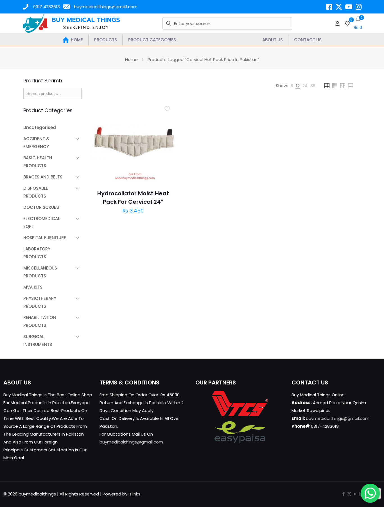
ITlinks (134, 494)
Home (131, 59)
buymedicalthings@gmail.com (105, 7)
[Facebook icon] (343, 494)
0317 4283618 (46, 7)
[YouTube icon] (355, 494)
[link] (292, 86)
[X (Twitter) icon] (349, 494)
